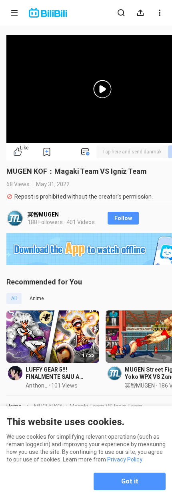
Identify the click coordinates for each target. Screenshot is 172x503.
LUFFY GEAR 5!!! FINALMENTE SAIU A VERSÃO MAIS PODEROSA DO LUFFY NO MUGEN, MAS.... (59, 373)
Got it (129, 481)
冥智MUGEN (43, 214)
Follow (123, 218)
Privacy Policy (124, 459)
